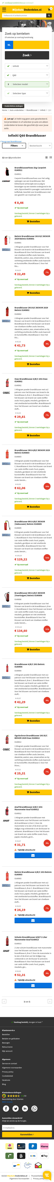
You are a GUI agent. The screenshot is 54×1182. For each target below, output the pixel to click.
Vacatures (6, 1080)
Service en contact (9, 1063)
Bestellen (6, 1034)
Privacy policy (7, 1072)
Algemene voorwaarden (12, 1067)
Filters (14, 145)
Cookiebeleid (7, 1076)
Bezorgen (6, 1042)
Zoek (26, 55)
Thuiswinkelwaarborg (40, 1176)
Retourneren (7, 1047)
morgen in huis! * (28, 1022)
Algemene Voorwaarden (19, 1178)
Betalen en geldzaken (11, 1038)
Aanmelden (26, 1134)
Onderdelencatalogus (13, 106)
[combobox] (30, 66)
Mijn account (7, 1051)
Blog (4, 1084)
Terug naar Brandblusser (11, 141)
